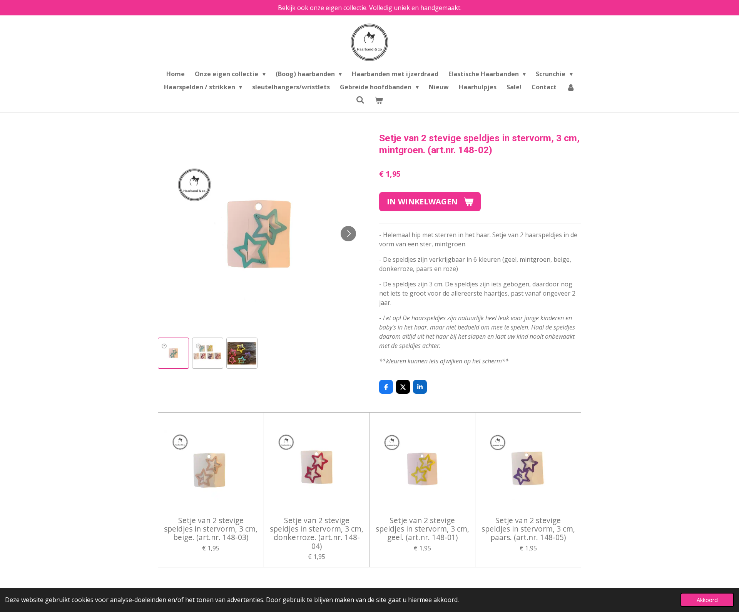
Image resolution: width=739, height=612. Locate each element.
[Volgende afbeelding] (348, 233)
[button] (173, 353)
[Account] (571, 87)
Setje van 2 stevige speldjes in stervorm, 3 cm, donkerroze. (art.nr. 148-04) (316, 533)
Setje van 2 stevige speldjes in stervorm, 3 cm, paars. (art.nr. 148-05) (528, 529)
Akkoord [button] (707, 600)
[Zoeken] (360, 100)
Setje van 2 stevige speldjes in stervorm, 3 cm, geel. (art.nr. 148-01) (422, 529)
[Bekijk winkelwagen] (379, 100)
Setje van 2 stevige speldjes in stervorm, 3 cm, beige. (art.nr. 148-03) (210, 529)
